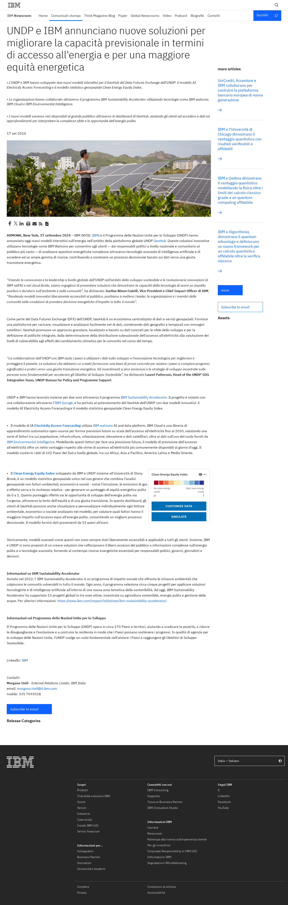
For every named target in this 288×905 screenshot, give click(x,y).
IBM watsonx (103, 425)
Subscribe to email (24, 709)
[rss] (40, 223)
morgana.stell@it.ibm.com (37, 688)
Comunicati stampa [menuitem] (66, 15)
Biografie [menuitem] (197, 15)
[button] (29, 709)
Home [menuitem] (43, 15)
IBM (95, 235)
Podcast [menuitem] (181, 15)
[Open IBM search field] (277, 5)
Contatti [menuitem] (213, 15)
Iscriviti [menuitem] (262, 15)
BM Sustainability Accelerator (144, 397)
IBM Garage (64, 403)
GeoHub (159, 241)
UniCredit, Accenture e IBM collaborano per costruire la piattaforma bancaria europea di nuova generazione (240, 90)
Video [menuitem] (167, 15)
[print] (28, 223)
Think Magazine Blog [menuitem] (99, 15)
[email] (34, 223)
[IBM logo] (15, 5)
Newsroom (19, 15)
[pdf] (47, 223)
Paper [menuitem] (122, 15)
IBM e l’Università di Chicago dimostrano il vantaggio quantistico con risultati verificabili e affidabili (239, 139)
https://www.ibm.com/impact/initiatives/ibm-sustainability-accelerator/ (112, 601)
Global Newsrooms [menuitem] (145, 15)
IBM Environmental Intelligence (31, 442)
